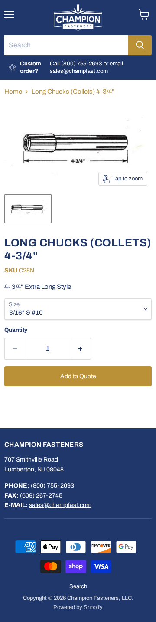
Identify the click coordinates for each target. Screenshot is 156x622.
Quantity (15, 330)
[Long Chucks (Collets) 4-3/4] (28, 209)
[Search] (140, 45)
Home (13, 91)
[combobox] (66, 45)
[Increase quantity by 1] (80, 349)
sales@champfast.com (60, 505)
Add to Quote (78, 376)
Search (78, 586)
